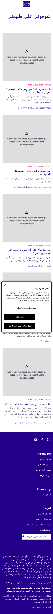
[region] (26, 307)
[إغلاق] (5, 285)
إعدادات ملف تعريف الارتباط (37, 536)
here (21, 300)
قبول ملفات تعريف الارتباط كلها (20, 326)
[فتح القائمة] (45, 4)
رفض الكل (20, 317)
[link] (28, 90)
